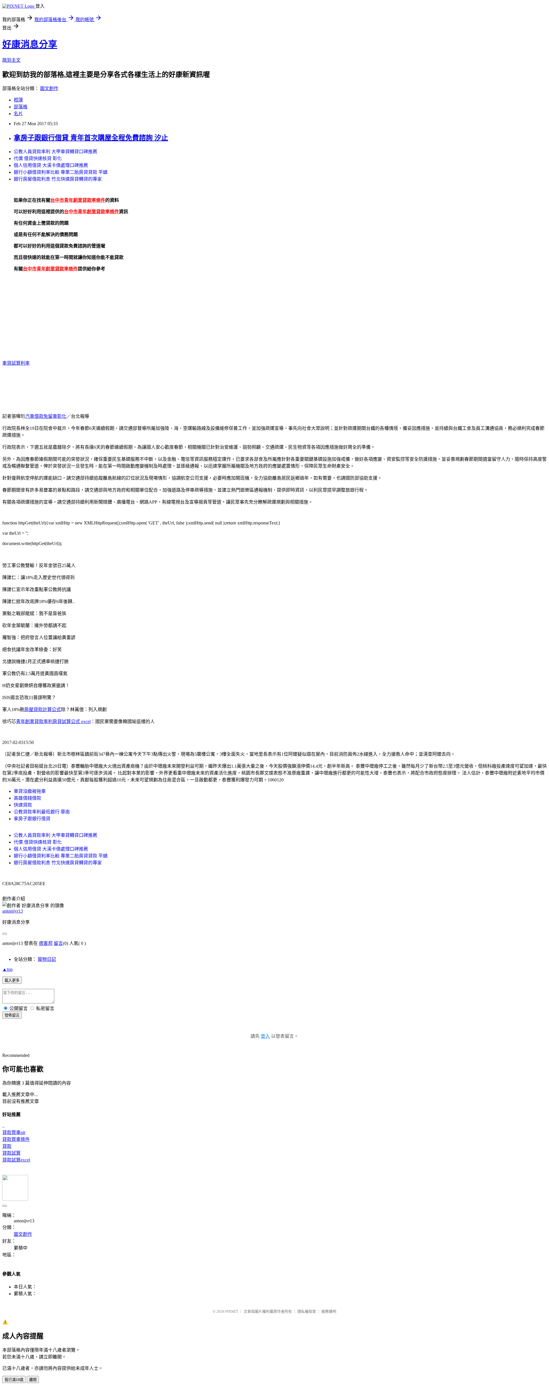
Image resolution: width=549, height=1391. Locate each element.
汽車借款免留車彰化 (45, 416)
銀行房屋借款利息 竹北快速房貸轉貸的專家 (58, 179)
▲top (7, 969)
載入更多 (12, 980)
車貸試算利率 (16, 363)
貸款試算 (11, 1153)
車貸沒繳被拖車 (30, 791)
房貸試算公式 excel (72, 721)
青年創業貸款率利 (34, 721)
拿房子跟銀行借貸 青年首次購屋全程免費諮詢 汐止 (91, 137)
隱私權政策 (306, 1311)
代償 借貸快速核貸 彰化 (38, 158)
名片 (18, 113)
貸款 (6, 1146)
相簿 (18, 99)
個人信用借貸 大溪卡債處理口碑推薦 (51, 165)
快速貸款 (23, 805)
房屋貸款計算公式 (42, 709)
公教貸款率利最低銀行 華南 (42, 811)
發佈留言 (12, 1015)
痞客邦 (46, 943)
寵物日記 (47, 959)
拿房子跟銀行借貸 (32, 818)
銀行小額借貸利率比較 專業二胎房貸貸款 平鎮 (61, 172)
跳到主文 (11, 60)
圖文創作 (49, 88)
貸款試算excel (16, 1159)
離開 (33, 1380)
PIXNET (231, 1311)
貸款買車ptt (13, 1132)
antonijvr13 (12, 911)
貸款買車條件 (16, 1139)
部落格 (20, 106)
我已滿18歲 (14, 1380)
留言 (58, 943)
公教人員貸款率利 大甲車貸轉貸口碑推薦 (55, 151)
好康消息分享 (29, 44)
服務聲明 (328, 1311)
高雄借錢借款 (27, 798)
